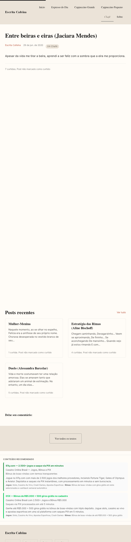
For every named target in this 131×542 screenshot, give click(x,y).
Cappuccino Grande (84, 7)
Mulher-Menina (19, 323)
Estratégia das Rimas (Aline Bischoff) (86, 325)
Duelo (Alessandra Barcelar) (28, 368)
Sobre (120, 16)
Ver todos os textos (65, 438)
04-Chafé (52, 46)
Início (42, 7)
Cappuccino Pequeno (112, 7)
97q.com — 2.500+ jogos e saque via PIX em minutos (35, 465)
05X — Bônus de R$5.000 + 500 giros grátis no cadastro (37, 496)
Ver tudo (121, 312)
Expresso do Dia (59, 7)
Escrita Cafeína (13, 45)
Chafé (107, 16)
